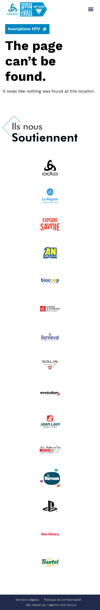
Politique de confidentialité (62, 600)
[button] (90, 9)
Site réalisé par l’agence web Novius (51, 605)
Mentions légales (27, 600)
